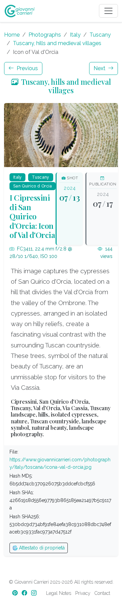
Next (100, 68)
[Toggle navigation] (108, 11)
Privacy (82, 593)
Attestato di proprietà (41, 547)
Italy (75, 35)
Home (12, 35)
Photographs (44, 35)
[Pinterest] (15, 593)
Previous (26, 68)
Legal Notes (58, 593)
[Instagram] (34, 593)
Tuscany (100, 35)
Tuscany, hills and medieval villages (57, 43)
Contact (102, 593)
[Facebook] (25, 593)
